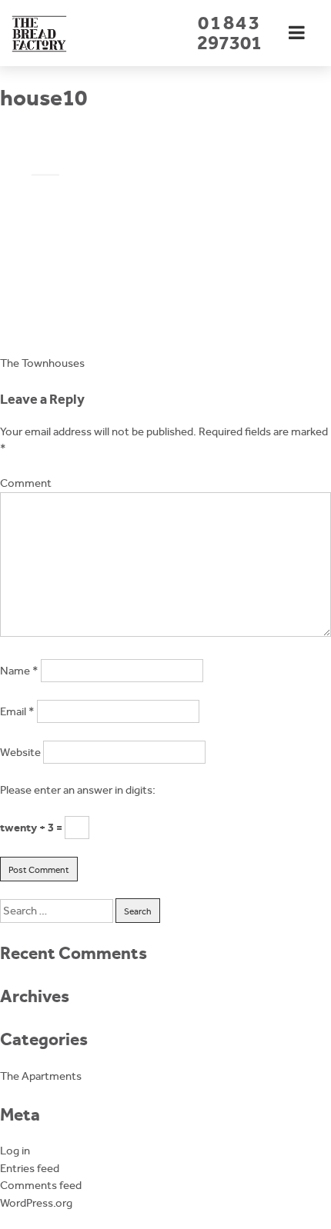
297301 (229, 32)
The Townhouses (42, 363)
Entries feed (29, 1168)
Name (19, 671)
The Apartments (41, 1076)
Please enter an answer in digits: (77, 790)
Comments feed (41, 1185)
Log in (15, 1150)
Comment (26, 483)
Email (17, 711)
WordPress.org (36, 1203)
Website (20, 752)
